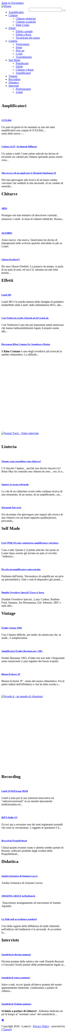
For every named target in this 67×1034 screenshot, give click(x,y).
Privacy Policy (41, 1026)
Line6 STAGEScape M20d (14, 791)
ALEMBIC (7, 233)
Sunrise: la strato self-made (15, 484)
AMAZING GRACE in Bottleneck (18, 896)
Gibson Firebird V (10, 259)
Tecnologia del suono (28, 37)
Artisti (19, 92)
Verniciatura (22, 44)
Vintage (13, 76)
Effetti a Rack (23, 34)
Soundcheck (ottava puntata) (15, 977)
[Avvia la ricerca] (64, 10)
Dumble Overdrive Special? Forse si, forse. (22, 592)
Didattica (14, 82)
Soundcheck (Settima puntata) (16, 1004)
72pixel (6, 1029)
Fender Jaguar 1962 (11, 627)
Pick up (20, 50)
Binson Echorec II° (11, 674)
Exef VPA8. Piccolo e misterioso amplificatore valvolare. (30, 543)
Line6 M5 (6, 294)
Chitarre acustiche (26, 21)
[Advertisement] (33, 398)
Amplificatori (16, 12)
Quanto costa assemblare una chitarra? (21, 461)
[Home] (6, 6)
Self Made (14, 60)
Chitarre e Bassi (25, 69)
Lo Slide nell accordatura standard (19, 919)
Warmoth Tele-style (11, 507)
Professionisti (23, 88)
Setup (19, 47)
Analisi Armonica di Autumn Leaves (19, 876)
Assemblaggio (24, 56)
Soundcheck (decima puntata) (16, 954)
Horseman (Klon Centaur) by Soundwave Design (25, 344)
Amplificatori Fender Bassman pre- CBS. (22, 651)
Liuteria (13, 40)
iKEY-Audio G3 (9, 817)
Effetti (12, 28)
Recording (14, 79)
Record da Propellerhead (14, 840)
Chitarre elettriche (26, 18)
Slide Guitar (22, 24)
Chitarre (13, 15)
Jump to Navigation (12, 2)
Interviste (14, 85)
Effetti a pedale (24, 31)
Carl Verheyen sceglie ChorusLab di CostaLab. (25, 318)
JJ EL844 (6, 120)
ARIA (4, 208)
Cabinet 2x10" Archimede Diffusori (19, 146)
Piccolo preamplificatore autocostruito (21, 569)
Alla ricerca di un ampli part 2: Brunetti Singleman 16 (28, 173)
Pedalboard (22, 63)
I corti (19, 53)
